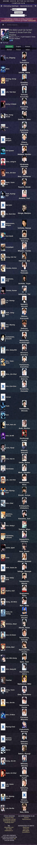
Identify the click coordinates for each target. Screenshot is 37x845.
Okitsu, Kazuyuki (24, 317)
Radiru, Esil (10, 591)
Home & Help (9, 817)
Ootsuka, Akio (24, 119)
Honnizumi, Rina (24, 483)
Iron (7, 415)
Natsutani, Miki (24, 684)
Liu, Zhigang (10, 58)
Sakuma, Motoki (24, 789)
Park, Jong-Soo (10, 313)
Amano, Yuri (24, 198)
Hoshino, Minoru (9, 515)
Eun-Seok (9, 236)
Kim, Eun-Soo (11, 386)
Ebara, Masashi (24, 143)
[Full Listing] (1, 6)
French (18, 49)
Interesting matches (9, 821)
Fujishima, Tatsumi (10, 536)
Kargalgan (10, 247)
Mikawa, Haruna (24, 765)
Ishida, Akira (24, 72)
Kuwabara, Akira (24, 673)
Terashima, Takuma (24, 240)
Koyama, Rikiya (24, 108)
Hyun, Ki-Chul (11, 773)
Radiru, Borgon (8, 139)
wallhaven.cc (9, 830)
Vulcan (8, 397)
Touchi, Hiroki (24, 187)
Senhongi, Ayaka (24, 439)
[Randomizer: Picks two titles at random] (35, 6)
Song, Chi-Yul (11, 257)
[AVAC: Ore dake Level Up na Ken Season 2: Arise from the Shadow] (12, 40)
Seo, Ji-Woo (10, 715)
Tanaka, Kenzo (11, 268)
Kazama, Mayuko (24, 718)
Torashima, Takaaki (24, 639)
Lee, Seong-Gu (10, 301)
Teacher (9, 680)
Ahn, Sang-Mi (11, 669)
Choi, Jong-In (11, 162)
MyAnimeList (26, 819)
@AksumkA (32, 20)
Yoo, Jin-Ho (10, 702)
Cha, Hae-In (10, 459)
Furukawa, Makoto (24, 378)
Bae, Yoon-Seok (10, 362)
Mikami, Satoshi (24, 451)
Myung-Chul (10, 727)
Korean (27, 46)
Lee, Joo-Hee (11, 480)
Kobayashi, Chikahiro (24, 507)
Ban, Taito (24, 606)
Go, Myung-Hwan (10, 797)
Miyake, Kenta (24, 251)
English (18, 46)
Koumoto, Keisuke (24, 390)
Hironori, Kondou (24, 354)
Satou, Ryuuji (24, 754)
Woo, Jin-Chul (11, 374)
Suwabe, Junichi (24, 83)
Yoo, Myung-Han (10, 326)
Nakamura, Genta (24, 706)
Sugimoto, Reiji (10, 280)
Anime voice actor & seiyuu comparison (18, 2)
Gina (7, 558)
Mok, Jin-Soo (11, 173)
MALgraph (26, 830)
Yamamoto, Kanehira (24, 366)
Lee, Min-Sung (11, 658)
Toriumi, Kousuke (24, 96)
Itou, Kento (24, 551)
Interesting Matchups (10, 6)
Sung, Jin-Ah (11, 761)
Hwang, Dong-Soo (11, 80)
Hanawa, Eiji (24, 261)
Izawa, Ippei (10, 548)
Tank (7, 406)
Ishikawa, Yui (24, 294)
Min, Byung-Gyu (10, 491)
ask (14, 838)
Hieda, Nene (24, 628)
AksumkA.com (8, 827)
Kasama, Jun (24, 519)
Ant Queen (10, 151)
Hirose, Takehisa (24, 801)
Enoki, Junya (24, 495)
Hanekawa (10, 469)
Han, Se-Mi (10, 436)
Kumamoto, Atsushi (10, 338)
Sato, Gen (24, 662)
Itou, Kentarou (24, 176)
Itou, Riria (24, 812)
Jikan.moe (26, 827)
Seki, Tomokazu (24, 61)
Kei (7, 127)
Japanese (9, 46)
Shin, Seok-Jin (11, 568)
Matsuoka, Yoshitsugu (24, 341)
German (9, 49)
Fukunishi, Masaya (24, 730)
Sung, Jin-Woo (11, 602)
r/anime (26, 817)
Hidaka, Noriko (24, 154)
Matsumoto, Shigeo (10, 224)
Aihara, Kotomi (24, 561)
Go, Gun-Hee (11, 214)
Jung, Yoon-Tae (10, 691)
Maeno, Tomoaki (24, 272)
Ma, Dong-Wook (9, 116)
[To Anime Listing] (3, 24)
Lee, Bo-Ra (10, 808)
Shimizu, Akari (11, 624)
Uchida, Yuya (24, 283)
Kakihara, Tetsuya (24, 131)
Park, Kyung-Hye (11, 194)
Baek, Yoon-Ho (10, 183)
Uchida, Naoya (24, 228)
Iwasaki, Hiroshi (24, 305)
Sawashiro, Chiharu (24, 540)
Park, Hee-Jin (11, 425)
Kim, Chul (9, 503)
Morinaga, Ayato (24, 777)
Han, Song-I (10, 525)
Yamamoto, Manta (24, 582)
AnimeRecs (26, 832)
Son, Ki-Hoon (11, 635)
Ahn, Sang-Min (11, 350)
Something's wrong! (9, 819)
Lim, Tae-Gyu (11, 92)
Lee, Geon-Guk (10, 785)
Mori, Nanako (24, 472)
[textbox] (19, 9)
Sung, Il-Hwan (11, 104)
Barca (8, 750)
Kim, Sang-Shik (10, 578)
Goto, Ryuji (10, 448)
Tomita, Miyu (24, 529)
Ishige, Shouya (24, 571)
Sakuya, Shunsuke (24, 329)
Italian (28, 49)
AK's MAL (9, 829)
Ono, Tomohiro (24, 694)
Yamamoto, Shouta (24, 410)
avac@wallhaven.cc (7, 20)
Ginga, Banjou (24, 213)
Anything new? (9, 822)
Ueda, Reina (24, 462)
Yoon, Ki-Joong (9, 613)
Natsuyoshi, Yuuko (24, 651)
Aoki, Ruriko (24, 428)
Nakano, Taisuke (24, 742)
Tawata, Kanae (11, 290)
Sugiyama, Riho (24, 594)
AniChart (26, 829)
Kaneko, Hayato (24, 616)
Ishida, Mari (10, 647)
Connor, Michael (9, 739)
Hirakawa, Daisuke (24, 165)
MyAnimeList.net (26, 6)
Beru (7, 69)
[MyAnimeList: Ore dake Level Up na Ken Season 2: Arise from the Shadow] (10, 40)
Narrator (9, 205)
